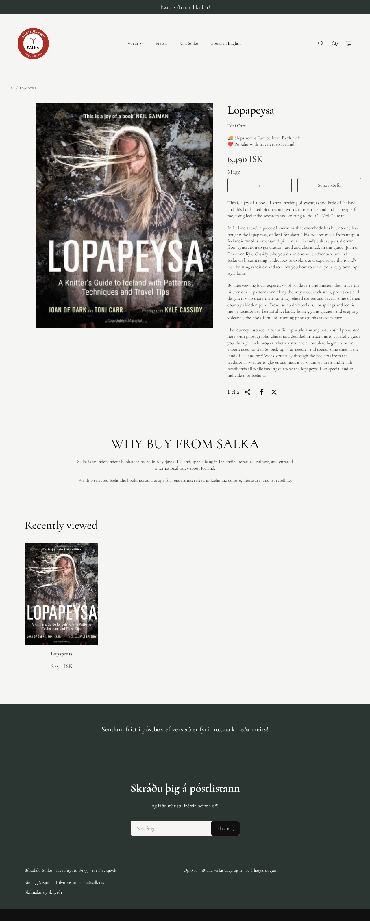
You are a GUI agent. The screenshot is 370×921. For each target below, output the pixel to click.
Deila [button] (233, 392)
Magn (234, 171)
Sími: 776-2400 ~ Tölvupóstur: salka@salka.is (64, 882)
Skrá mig (225, 828)
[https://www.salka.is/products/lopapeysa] (261, 392)
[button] (135, 43)
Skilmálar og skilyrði (43, 892)
